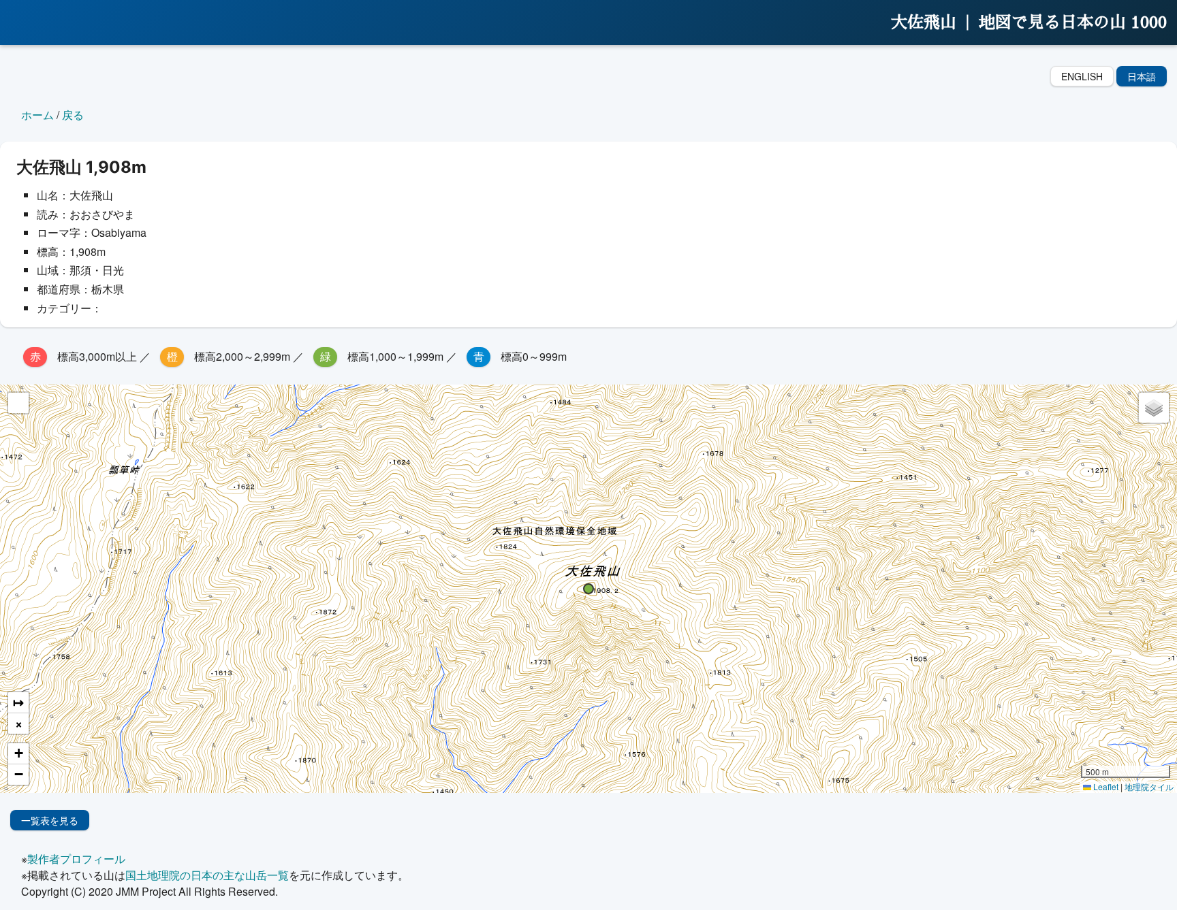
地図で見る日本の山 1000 (1073, 22)
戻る (73, 115)
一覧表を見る (49, 820)
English (1082, 76)
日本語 (1141, 76)
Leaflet (1104, 786)
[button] (588, 589)
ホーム (37, 115)
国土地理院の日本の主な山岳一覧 (207, 875)
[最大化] (18, 403)
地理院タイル (1149, 786)
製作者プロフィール (76, 858)
